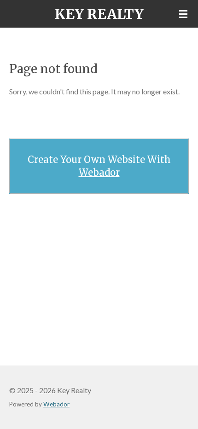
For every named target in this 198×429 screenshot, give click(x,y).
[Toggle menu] (183, 14)
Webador (99, 172)
